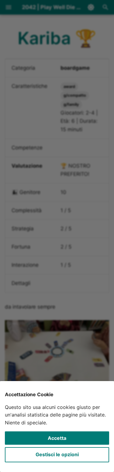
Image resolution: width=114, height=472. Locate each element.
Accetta (57, 438)
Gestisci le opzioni (57, 454)
